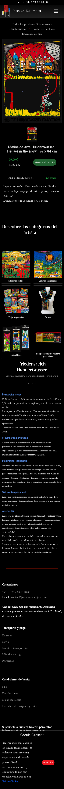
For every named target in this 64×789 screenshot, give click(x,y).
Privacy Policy (10, 781)
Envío (5, 642)
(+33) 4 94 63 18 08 (35, 2)
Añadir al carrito (44, 162)
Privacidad (8, 661)
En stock (7, 635)
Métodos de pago (12, 654)
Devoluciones (10, 693)
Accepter (48, 762)
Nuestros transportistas (15, 648)
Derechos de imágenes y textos (20, 706)
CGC (5, 687)
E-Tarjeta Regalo (11, 700)
